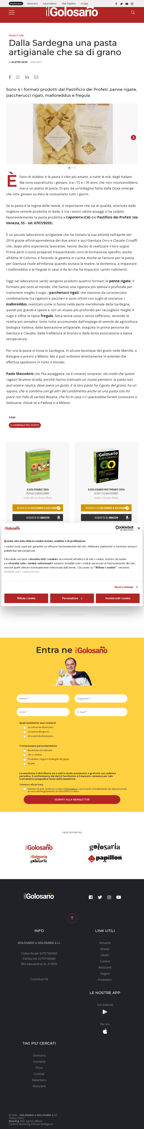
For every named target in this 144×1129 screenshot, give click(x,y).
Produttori (16, 35)
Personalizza (70, 598)
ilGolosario (16, 3)
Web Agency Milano (31, 1121)
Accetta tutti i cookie (117, 598)
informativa (70, 788)
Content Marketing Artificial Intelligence (31, 1124)
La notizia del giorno (38, 731)
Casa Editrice (50, 3)
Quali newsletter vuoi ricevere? (37, 722)
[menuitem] (39, 979)
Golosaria (32, 3)
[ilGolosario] (72, 11)
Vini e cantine (35, 754)
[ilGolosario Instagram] (132, 3)
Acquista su (38, 517)
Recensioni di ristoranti (40, 750)
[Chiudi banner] (139, 528)
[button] (133, 137)
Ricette (31, 763)
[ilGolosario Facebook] (116, 3)
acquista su (37, 508)
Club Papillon (69, 3)
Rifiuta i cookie (26, 598)
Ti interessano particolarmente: (38, 745)
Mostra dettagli (123, 586)
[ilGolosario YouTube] (126, 3)
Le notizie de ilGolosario (40, 727)
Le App (84, 3)
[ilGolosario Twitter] (121, 3)
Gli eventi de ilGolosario (40, 736)
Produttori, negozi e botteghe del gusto (48, 759)
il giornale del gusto (25, 425)
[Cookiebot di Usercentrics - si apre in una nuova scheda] (118, 528)
